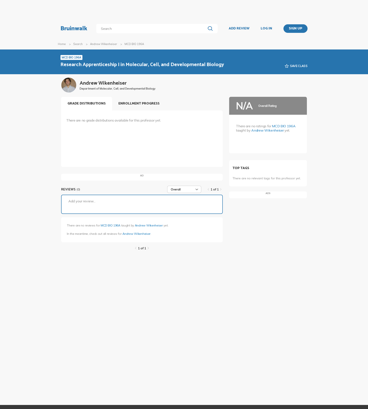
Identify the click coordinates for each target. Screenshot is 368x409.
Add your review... (81, 201)
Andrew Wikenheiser (103, 44)
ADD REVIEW (239, 28)
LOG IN (266, 28)
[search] (152, 28)
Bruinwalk (73, 28)
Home (62, 44)
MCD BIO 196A (110, 225)
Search (78, 44)
